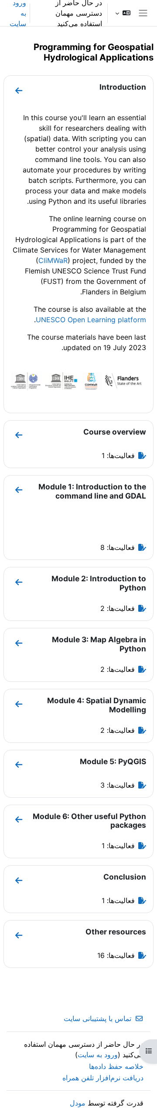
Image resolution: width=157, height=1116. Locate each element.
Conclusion (124, 876)
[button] (122, 13)
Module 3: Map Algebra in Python (99, 644)
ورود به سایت (98, 1054)
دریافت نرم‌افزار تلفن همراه (102, 1077)
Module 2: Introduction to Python (98, 583)
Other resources (115, 931)
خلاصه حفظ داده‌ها (116, 1066)
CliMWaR (53, 260)
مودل (77, 1103)
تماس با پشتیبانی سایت (97, 1018)
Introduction (122, 86)
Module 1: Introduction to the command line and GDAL (92, 491)
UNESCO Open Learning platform (91, 319)
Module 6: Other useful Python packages (89, 821)
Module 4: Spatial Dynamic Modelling (96, 705)
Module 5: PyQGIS (113, 761)
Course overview (114, 431)
